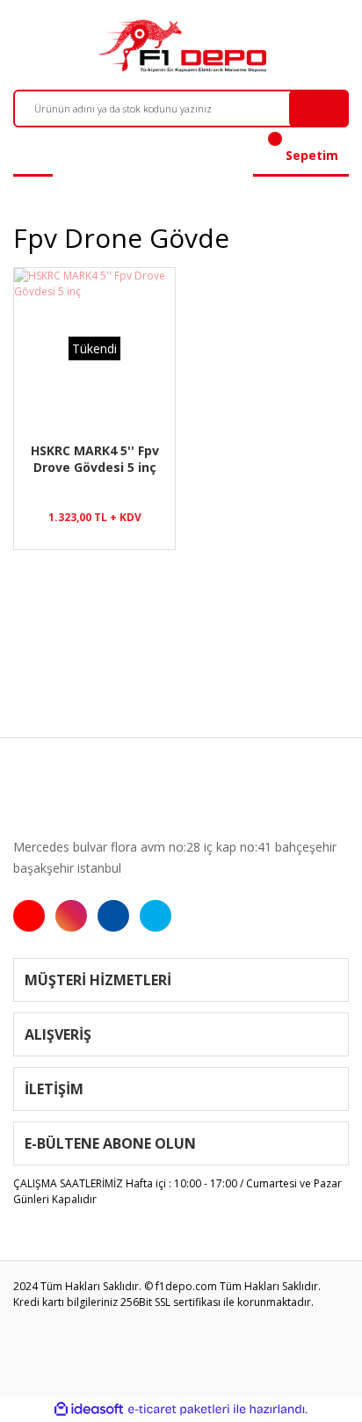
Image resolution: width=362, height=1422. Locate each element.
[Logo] (180, 45)
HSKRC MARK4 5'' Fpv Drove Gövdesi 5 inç (95, 458)
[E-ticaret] (178, 1410)
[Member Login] (33, 155)
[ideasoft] (89, 1409)
